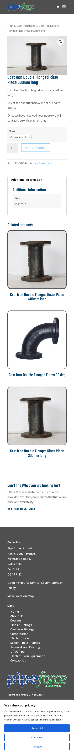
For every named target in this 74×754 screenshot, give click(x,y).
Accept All (37, 728)
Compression (19, 634)
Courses (15, 620)
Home (11, 25)
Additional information (26, 179)
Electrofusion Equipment (27, 656)
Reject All (37, 746)
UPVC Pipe (17, 651)
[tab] (37, 180)
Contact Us (18, 660)
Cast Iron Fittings (22, 629)
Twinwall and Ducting (25, 647)
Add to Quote (35, 147)
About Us (16, 616)
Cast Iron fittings (27, 25)
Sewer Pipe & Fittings (25, 643)
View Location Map (20, 596)
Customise (37, 737)
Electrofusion (19, 638)
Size (12, 131)
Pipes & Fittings (21, 625)
